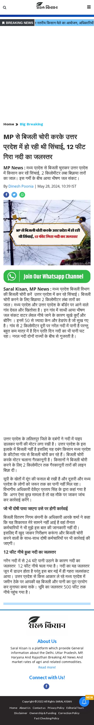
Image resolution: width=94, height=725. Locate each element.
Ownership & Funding (42, 713)
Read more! (47, 667)
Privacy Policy (56, 708)
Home (8, 124)
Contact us (39, 708)
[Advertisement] (47, 74)
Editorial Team (75, 708)
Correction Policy (68, 713)
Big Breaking (31, 124)
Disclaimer (20, 713)
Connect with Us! (47, 677)
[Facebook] (46, 686)
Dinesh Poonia (21, 186)
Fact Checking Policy (46, 718)
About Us (47, 641)
